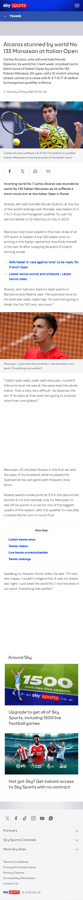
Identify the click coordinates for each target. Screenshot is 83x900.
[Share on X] (22, 171)
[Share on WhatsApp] (35, 171)
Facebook (16, 818)
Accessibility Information (19, 878)
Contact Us (10, 883)
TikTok (25, 818)
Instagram (33, 818)
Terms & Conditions (15, 861)
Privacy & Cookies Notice (19, 867)
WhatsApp (51, 818)
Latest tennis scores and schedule (34, 274)
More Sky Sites (14, 849)
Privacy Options (13, 872)
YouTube (42, 818)
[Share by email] (48, 171)
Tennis (15, 16)
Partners (10, 830)
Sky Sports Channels (19, 840)
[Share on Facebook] (9, 171)
